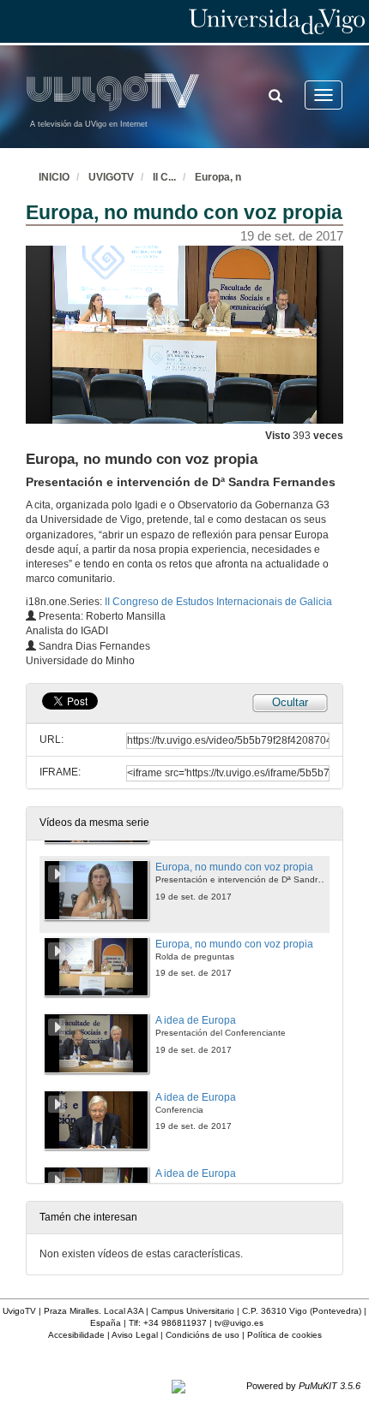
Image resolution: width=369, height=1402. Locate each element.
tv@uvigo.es (239, 1323)
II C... (164, 177)
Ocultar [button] (290, 702)
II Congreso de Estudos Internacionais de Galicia (218, 602)
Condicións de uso (202, 1335)
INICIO (54, 177)
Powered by (303, 1386)
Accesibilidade (76, 1335)
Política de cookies (284, 1335)
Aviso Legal (135, 1335)
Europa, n (218, 177)
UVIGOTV (111, 177)
